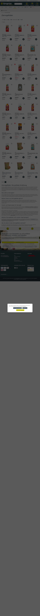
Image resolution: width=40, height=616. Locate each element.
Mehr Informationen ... (24, 306)
